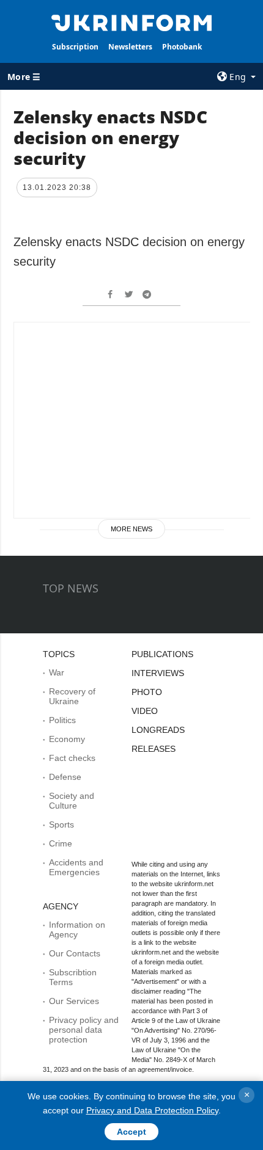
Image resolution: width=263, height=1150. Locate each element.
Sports (61, 824)
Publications (162, 654)
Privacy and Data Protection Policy (152, 1110)
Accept (131, 1132)
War (56, 672)
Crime (60, 843)
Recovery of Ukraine (72, 696)
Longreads (158, 730)
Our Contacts (74, 953)
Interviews (158, 673)
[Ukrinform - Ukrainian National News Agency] (131, 22)
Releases (154, 749)
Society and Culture (71, 800)
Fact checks (72, 758)
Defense (65, 777)
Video (145, 711)
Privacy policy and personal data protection (84, 1029)
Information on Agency (77, 929)
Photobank (182, 47)
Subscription (75, 47)
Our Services (74, 1001)
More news (131, 529)
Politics (62, 720)
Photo (147, 692)
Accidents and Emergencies (76, 867)
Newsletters (130, 47)
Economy (67, 739)
